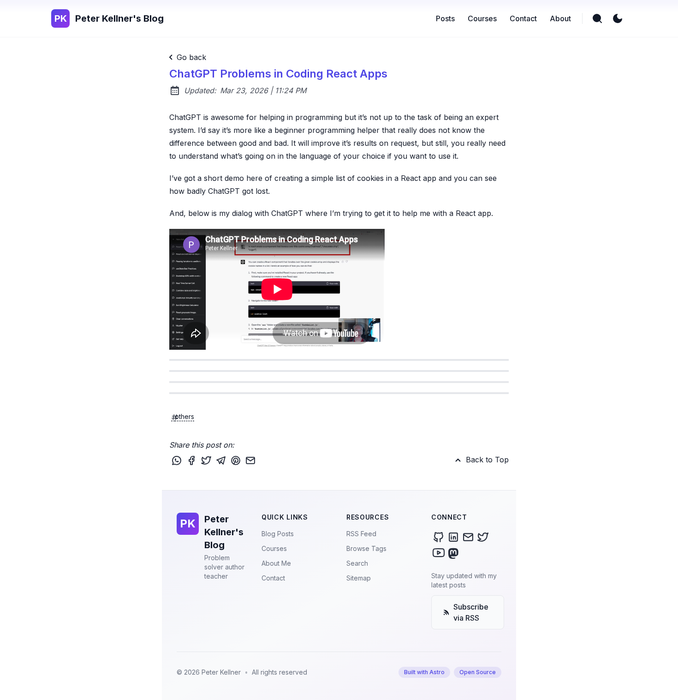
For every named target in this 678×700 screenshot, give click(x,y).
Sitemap (358, 578)
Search (357, 563)
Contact (273, 578)
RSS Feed (361, 534)
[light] (617, 18)
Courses (274, 548)
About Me (276, 563)
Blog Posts (278, 534)
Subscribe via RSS (470, 612)
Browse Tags (366, 548)
